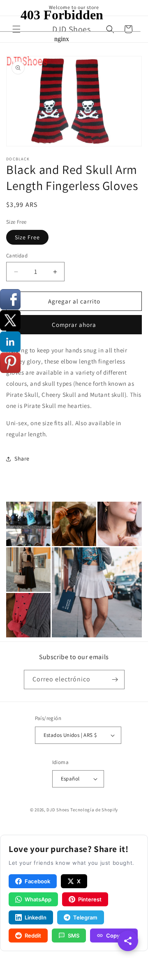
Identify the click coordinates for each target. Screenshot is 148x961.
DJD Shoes (57, 810)
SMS (73, 935)
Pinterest (90, 899)
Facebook (37, 881)
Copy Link (118, 935)
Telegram (85, 917)
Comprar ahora (74, 325)
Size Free (27, 237)
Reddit (33, 935)
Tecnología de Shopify (94, 810)
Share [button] (22, 458)
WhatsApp (38, 899)
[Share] (128, 941)
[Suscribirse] (115, 679)
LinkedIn (35, 917)
